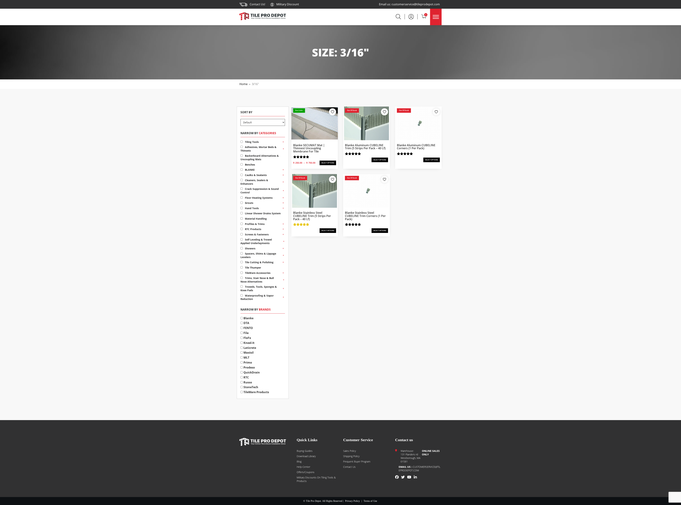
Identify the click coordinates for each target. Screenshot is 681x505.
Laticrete (249, 348)
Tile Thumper (252, 267)
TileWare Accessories (257, 273)
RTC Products (252, 229)
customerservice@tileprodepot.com (416, 4)
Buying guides (304, 451)
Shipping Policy (351, 456)
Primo (247, 362)
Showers (249, 248)
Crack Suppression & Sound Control (259, 190)
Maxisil (248, 353)
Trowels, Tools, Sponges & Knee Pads (258, 288)
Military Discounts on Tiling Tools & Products (316, 479)
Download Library (306, 456)
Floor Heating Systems (258, 197)
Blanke (248, 318)
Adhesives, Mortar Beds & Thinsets (258, 148)
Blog (299, 461)
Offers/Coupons (305, 472)
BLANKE (249, 169)
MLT (246, 357)
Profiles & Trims (254, 224)
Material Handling (255, 218)
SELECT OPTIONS (327, 163)
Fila (246, 333)
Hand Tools (251, 208)
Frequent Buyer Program (356, 461)
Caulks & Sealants (255, 175)
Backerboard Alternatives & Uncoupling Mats (259, 157)
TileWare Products (256, 392)
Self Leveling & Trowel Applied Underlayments (256, 241)
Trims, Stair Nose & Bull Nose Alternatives (257, 279)
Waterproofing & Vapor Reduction (257, 297)
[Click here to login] (411, 16)
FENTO (248, 328)
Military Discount (287, 4)
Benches (249, 164)
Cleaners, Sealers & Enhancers (254, 181)
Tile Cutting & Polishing (258, 262)
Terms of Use (370, 501)
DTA (246, 323)
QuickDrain (251, 372)
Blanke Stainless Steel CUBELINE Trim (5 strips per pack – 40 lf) (312, 216)
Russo (247, 382)
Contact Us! (257, 4)
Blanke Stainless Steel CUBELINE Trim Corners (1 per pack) (365, 216)
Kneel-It (248, 343)
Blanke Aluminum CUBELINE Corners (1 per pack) (416, 146)
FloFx (247, 338)
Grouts (248, 203)
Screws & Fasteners (256, 234)
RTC (246, 377)
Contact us (349, 466)
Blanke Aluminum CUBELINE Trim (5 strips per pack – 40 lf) (365, 146)
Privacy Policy (352, 501)
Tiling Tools (251, 142)
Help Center (303, 466)
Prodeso (249, 367)
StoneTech (250, 387)
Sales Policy (349, 451)
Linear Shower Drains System (262, 213)
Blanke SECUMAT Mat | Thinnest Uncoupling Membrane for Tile (309, 148)
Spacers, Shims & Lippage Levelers (258, 255)
